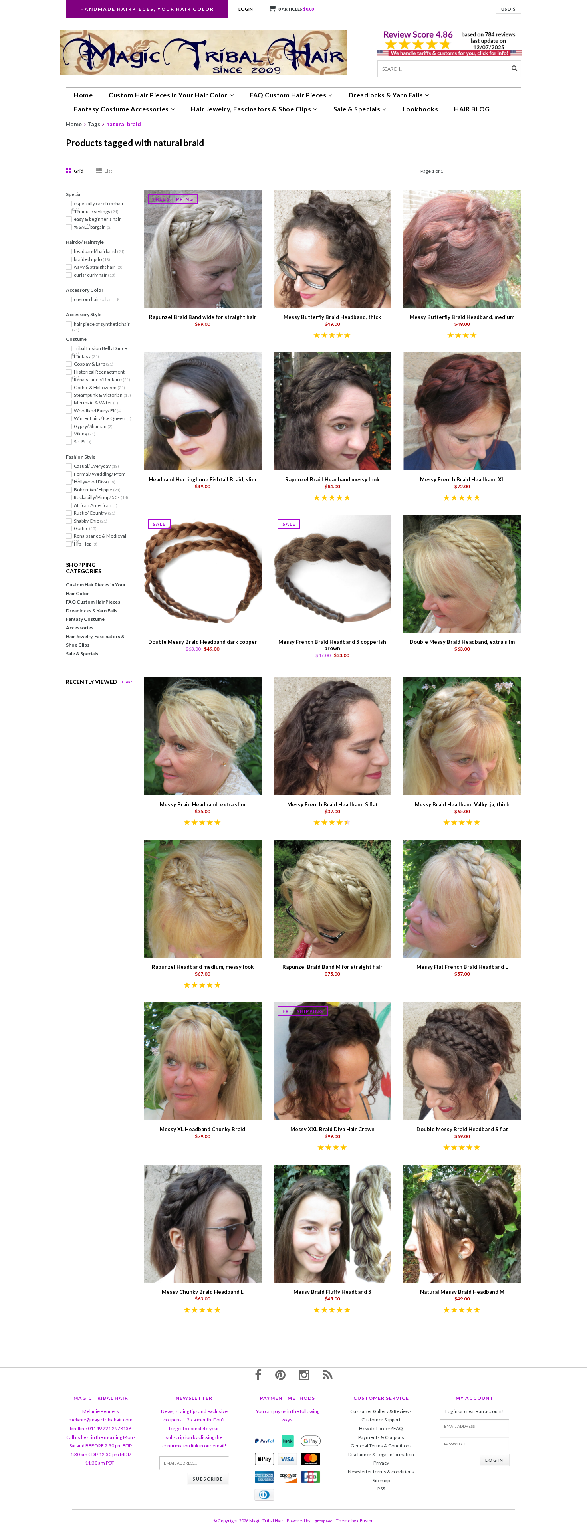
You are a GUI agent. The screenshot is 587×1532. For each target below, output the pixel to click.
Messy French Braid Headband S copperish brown (332, 645)
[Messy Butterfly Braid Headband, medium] (462, 248)
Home (83, 95)
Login (245, 9)
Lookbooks (420, 109)
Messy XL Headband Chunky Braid (202, 1129)
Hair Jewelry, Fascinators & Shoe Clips (251, 109)
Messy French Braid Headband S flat (332, 804)
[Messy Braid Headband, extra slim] (203, 735)
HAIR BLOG (472, 109)
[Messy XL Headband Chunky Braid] (203, 1060)
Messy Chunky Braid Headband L (203, 1292)
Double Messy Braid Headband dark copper (202, 642)
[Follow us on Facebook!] (258, 1374)
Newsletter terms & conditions (381, 1472)
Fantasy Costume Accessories (121, 109)
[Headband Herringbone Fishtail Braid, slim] (203, 411)
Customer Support (381, 1420)
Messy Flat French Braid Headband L (462, 967)
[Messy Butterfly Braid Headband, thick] (332, 248)
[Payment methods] (264, 1441)
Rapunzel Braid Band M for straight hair (332, 967)
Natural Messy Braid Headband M (462, 1292)
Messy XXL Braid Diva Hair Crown (332, 1129)
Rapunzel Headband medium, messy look (203, 967)
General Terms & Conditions (381, 1446)
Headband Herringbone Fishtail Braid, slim (202, 479)
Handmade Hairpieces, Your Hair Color (147, 9)
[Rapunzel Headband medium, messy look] (203, 898)
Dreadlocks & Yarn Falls (386, 95)
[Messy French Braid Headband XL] (462, 411)
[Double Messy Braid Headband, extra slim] (462, 573)
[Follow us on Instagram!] (304, 1374)
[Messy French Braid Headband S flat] (332, 735)
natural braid (123, 124)
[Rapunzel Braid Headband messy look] (332, 411)
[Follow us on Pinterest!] (280, 1374)
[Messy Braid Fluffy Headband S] (332, 1223)
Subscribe (208, 1478)
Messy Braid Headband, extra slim (202, 804)
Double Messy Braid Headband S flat (462, 1129)
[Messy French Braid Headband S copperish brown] (332, 573)
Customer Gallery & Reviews (381, 1411)
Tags (94, 124)
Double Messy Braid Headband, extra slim (462, 642)
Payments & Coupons (381, 1437)
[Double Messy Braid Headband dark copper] (203, 573)
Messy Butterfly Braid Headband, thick (332, 317)
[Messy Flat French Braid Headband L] (462, 898)
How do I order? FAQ (381, 1428)
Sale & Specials (357, 109)
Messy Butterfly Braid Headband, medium (462, 317)
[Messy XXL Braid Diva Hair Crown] (332, 1060)
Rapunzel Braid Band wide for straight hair (202, 317)
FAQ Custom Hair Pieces (288, 95)
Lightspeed (322, 1520)
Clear (127, 681)
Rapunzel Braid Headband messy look (332, 479)
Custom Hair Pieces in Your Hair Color (168, 95)
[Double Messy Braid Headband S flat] (462, 1060)
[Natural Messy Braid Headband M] (462, 1223)
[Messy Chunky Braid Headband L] (203, 1223)
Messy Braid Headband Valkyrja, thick (462, 804)
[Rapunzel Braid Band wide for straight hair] (203, 248)
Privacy (381, 1463)
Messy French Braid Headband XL (462, 479)
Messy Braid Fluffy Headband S (332, 1292)
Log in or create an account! (474, 1411)
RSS (381, 1489)
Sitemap (381, 1480)
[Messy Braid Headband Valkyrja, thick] (462, 735)
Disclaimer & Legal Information (381, 1454)
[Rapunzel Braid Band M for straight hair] (332, 898)
